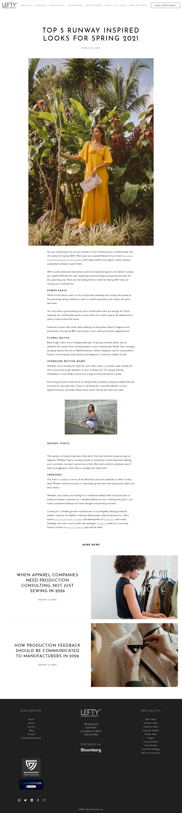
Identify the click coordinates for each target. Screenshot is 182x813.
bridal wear (109, 519)
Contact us (101, 523)
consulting (77, 519)
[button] (26, 5)
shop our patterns (75, 527)
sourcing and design (63, 519)
